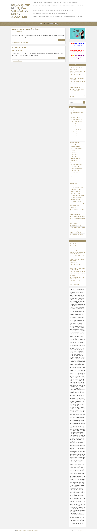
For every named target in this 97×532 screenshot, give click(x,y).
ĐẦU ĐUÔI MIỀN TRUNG (76, 197)
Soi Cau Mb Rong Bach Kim (61, 13)
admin (13, 31)
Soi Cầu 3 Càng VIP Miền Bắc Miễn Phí (41, 10)
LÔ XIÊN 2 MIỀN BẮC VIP (76, 131)
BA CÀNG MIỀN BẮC (19, 48)
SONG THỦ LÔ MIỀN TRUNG (77, 199)
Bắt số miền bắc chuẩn (73, 2)
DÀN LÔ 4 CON (74, 125)
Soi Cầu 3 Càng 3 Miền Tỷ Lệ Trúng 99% (41, 7)
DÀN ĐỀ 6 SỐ (73, 152)
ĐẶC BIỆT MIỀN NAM (75, 170)
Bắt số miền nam (36, 5)
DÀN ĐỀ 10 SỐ (74, 156)
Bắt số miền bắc (63, 2)
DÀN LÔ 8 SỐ (73, 127)
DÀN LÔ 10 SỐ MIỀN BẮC (76, 129)
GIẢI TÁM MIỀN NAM (75, 174)
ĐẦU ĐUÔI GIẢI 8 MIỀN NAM (77, 178)
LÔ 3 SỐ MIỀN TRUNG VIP (76, 193)
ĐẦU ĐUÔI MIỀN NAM (75, 172)
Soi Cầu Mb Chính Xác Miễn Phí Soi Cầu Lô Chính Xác (44, 13)
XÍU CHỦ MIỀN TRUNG (76, 201)
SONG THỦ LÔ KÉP (75, 138)
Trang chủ (35, 2)
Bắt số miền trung (46, 5)
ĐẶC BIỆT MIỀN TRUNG (76, 189)
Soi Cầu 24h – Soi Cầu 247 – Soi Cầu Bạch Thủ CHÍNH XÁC (64, 5)
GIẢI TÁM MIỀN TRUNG (76, 191)
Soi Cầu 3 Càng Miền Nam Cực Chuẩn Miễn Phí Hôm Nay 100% (64, 7)
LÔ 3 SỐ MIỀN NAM (75, 176)
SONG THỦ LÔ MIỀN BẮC (76, 119)
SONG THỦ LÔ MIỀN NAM (76, 164)
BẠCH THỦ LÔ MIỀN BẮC (76, 121)
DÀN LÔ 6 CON (74, 123)
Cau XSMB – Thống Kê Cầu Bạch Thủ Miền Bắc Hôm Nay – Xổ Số (68, 16)
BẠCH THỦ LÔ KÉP (75, 140)
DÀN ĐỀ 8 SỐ (73, 154)
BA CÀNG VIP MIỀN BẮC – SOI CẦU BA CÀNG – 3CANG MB (20, 10)
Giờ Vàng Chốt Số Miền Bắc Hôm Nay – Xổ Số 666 (43, 16)
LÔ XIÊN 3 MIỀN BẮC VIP (76, 134)
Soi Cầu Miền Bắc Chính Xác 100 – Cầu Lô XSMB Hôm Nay (45, 19)
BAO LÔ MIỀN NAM (75, 166)
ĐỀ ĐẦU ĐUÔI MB (74, 160)
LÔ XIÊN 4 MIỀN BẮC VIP (76, 136)
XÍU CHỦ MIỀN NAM (75, 181)
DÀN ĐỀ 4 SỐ (73, 150)
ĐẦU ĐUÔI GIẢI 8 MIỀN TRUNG (77, 195)
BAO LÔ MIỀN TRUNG (75, 185)
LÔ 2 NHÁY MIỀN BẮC (75, 117)
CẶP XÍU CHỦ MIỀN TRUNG (77, 187)
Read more (61, 39)
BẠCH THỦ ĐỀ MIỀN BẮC (76, 148)
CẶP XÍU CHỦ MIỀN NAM (76, 168)
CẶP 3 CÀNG (73, 144)
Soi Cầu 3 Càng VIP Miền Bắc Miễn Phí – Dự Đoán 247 (61, 10)
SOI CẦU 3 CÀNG (81, 5)
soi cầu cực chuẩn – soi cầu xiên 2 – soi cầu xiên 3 (49, 2)
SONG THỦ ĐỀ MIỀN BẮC (76, 158)
